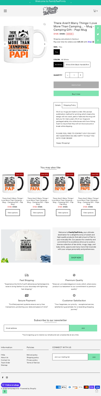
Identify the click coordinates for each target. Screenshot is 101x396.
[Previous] (30, 2)
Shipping (57, 39)
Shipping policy (33, 357)
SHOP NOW (76, 257)
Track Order (5, 363)
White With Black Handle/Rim (77, 65)
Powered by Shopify (28, 388)
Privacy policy (32, 360)
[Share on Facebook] (98, 28)
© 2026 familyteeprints (10, 388)
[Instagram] (7, 377)
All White (58, 65)
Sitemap (4, 365)
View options (13, 213)
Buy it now (76, 94)
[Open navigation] (5, 11)
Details (57, 105)
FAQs (3, 355)
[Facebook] (2, 377)
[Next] (71, 2)
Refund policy (32, 355)
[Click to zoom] (44, 24)
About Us (4, 357)
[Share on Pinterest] (98, 40)
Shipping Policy (70, 105)
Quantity (58, 75)
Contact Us (5, 360)
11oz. (57, 52)
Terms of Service (33, 363)
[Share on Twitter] (98, 34)
